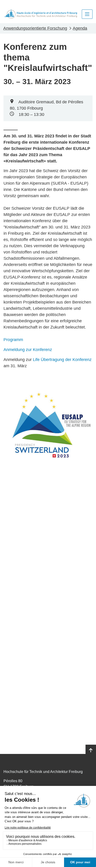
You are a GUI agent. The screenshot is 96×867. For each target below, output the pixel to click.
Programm (13, 339)
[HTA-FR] (40, 14)
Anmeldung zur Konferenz (27, 349)
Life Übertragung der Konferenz (62, 359)
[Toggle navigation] (87, 14)
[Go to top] (91, 750)
